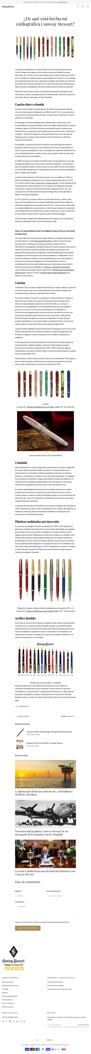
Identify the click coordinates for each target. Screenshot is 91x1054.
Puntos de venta (8, 1007)
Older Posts (24, 716)
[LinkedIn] (24, 1022)
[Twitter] (10, 1022)
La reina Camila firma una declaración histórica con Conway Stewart (45, 872)
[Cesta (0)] (82, 6)
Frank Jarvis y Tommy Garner (46, 183)
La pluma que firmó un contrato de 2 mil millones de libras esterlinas (44, 793)
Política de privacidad (55, 985)
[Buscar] (78, 6)
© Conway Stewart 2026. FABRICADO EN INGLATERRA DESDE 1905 (45, 1045)
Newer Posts (67, 716)
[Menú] (87, 6)
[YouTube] (21, 1022)
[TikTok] (14, 1022)
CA (37, 1040)
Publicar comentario (27, 928)
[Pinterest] (17, 1022)
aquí (16, 700)
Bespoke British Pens (43, 241)
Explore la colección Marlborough (57, 267)
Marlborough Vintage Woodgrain (53, 273)
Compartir (23, 706)
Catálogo (5, 989)
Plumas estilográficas (9, 996)
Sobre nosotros (7, 982)
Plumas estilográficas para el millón (40, 407)
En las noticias (7, 1000)
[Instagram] (3, 1022)
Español (49, 1040)
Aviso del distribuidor (55, 982)
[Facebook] (6, 1022)
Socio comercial (8, 1003)
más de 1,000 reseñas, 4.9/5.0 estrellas (59, 2)
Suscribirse (83, 1025)
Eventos (5, 993)
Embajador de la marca (10, 985)
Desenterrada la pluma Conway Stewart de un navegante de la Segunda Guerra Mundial (41, 832)
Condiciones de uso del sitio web (59, 989)
